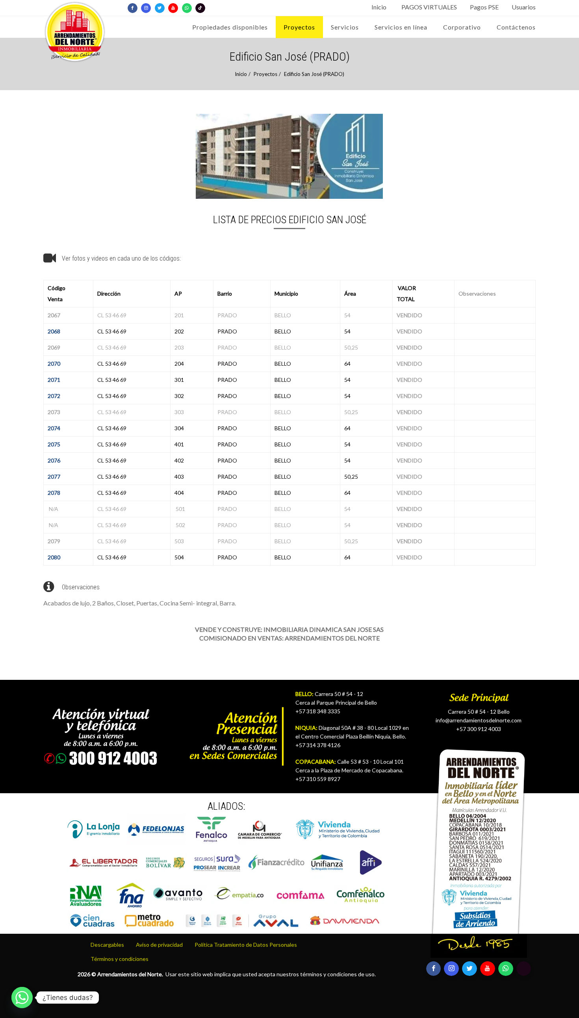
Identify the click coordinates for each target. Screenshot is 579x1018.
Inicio (241, 74)
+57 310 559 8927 (317, 779)
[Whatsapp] (22, 997)
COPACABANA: (315, 761)
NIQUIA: (306, 727)
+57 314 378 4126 (317, 745)
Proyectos (265, 74)
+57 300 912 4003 (478, 729)
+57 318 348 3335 (317, 711)
